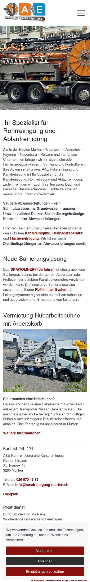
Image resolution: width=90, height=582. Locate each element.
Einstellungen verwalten (45, 571)
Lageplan (10, 493)
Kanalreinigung (37, 232)
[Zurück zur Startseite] (24, 13)
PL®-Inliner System (51, 289)
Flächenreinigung (24, 238)
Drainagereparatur (67, 232)
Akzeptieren (45, 550)
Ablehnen (45, 561)
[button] (82, 13)
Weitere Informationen (21, 432)
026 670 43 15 (27, 479)
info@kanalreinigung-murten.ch (41, 484)
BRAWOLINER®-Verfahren (32, 269)
